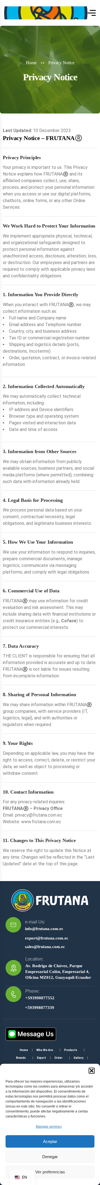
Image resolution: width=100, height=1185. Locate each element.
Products (70, 1050)
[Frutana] (46, 12)
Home (31, 62)
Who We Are (44, 1050)
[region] (50, 1120)
